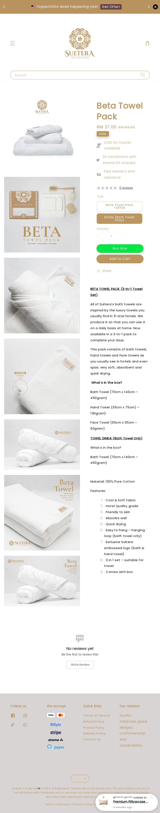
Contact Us (92, 739)
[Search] (143, 75)
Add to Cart (120, 258)
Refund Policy (93, 721)
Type (100, 196)
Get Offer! (111, 6)
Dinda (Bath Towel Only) (119, 218)
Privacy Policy (93, 728)
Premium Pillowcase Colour (131, 801)
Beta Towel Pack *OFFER (119, 206)
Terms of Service (96, 716)
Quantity (103, 229)
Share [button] (106, 271)
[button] (12, 43)
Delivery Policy (94, 733)
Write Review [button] (80, 665)
